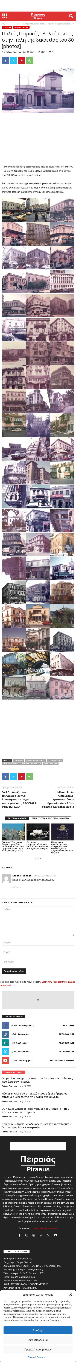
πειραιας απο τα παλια (31, 764)
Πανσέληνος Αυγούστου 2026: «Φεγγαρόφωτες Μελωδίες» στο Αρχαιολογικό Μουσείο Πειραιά (62, 847)
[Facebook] (5, 60)
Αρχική (5, 24)
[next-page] (40, 858)
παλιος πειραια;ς (11, 764)
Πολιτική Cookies (36, 1357)
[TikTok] (42, 1235)
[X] (13, 60)
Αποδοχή (38, 1330)
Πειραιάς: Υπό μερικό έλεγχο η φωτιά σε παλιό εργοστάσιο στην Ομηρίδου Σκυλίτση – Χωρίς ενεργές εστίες (13, 846)
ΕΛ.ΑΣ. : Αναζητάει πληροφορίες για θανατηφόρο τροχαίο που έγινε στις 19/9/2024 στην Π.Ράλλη (19, 799)
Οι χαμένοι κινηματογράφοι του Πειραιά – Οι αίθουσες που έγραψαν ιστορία (37, 845)
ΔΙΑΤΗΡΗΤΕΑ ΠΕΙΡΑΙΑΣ (35, 761)
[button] (70, 1294)
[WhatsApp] (29, 60)
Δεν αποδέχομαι (38, 1339)
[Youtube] (56, 1235)
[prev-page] (36, 858)
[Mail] (34, 1235)
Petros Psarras (13, 52)
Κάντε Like (68, 1025)
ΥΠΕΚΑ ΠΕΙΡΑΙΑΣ (50, 764)
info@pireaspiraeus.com (45, 1228)
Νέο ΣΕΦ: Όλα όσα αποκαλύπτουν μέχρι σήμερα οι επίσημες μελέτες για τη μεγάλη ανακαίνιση (34, 1095)
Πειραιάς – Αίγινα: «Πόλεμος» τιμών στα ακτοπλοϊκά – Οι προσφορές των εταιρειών (37, 1125)
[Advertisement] (38, 5)
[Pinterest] (21, 60)
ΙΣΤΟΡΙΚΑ (15, 24)
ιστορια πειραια (55, 761)
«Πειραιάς (18, 761)
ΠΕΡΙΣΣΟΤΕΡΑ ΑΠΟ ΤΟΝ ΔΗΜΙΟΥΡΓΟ (50, 818)
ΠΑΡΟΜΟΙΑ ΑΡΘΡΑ (17, 818)
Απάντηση (16, 887)
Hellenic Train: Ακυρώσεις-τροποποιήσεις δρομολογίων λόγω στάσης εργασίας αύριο (58, 799)
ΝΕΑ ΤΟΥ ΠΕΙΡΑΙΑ (21, 27)
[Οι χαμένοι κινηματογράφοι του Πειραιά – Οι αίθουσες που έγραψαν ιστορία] (38, 831)
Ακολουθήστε (66, 1034)
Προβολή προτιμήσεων (38, 1349)
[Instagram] (27, 1235)
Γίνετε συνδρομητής (62, 1060)
